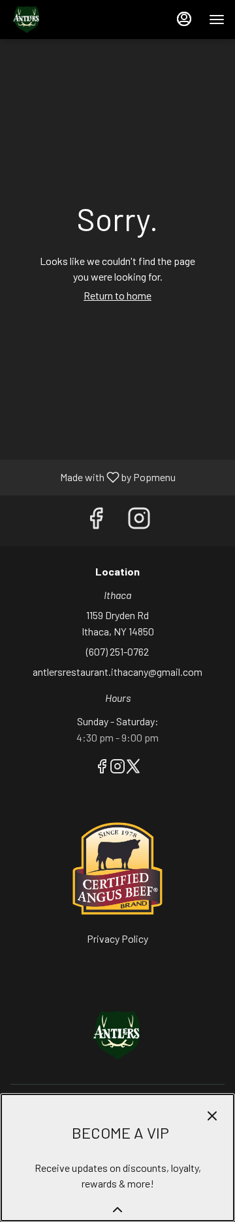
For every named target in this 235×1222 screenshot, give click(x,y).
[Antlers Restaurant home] (69, 19)
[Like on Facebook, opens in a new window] (96, 521)
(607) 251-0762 (117, 651)
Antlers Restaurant (117, 1035)
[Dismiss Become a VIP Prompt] (212, 1116)
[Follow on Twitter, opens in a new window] (133, 767)
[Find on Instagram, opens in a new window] (139, 521)
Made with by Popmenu (93, 477)
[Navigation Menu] (216, 19)
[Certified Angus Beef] (117, 867)
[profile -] (184, 19)
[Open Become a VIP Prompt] (117, 1209)
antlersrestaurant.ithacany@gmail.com (117, 671)
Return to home (117, 295)
